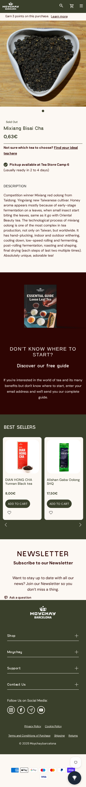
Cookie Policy (53, 726)
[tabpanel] (43, 64)
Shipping (59, 735)
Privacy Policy (32, 726)
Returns (73, 735)
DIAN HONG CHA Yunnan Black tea (18, 482)
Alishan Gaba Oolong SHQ (63, 482)
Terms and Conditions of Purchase (29, 735)
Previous (6, 524)
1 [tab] (43, 111)
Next (80, 524)
